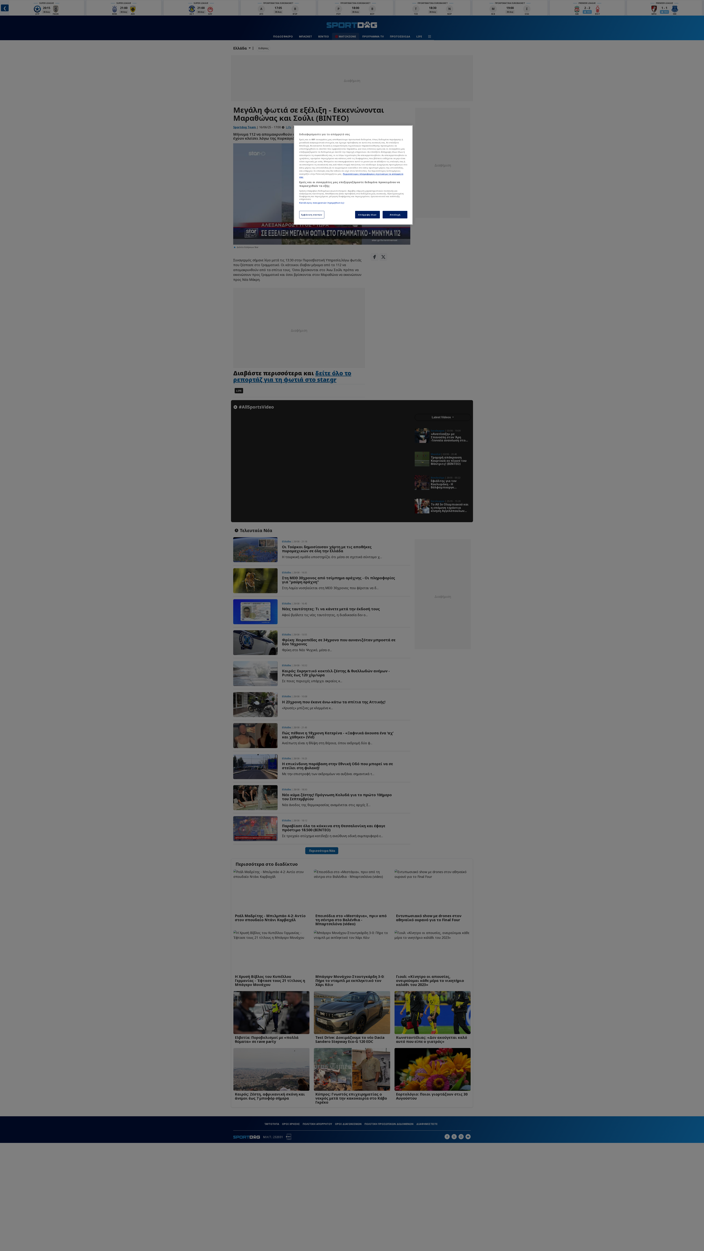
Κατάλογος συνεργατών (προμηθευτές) (321, 202)
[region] (353, 175)
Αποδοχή (395, 214)
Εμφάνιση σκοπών (311, 214)
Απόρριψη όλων (367, 214)
